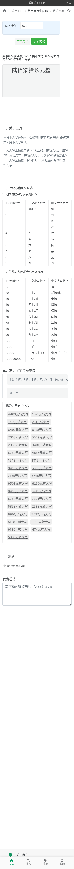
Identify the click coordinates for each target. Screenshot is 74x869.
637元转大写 (17, 422)
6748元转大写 (41, 476)
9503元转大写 (18, 483)
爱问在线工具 (37, 3)
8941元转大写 (41, 491)
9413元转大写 (18, 468)
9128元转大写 (41, 430)
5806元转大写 (42, 468)
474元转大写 (41, 529)
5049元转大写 (42, 437)
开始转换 (39, 41)
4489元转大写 (18, 414)
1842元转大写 (18, 460)
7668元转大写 (18, 437)
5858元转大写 (18, 506)
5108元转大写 (17, 522)
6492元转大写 (18, 430)
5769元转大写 (18, 499)
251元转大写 (40, 422)
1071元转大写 (41, 414)
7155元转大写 (17, 476)
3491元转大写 (42, 445)
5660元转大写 (18, 537)
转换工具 (17, 11)
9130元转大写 (18, 529)
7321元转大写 (41, 499)
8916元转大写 (17, 514)
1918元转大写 (41, 460)
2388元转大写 (42, 506)
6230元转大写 (42, 483)
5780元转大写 (18, 453)
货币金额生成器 (63, 11)
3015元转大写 (41, 522)
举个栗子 (22, 41)
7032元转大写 (41, 514)
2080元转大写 (18, 445)
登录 (69, 3)
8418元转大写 (18, 491)
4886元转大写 (42, 453)
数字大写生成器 (38, 11)
